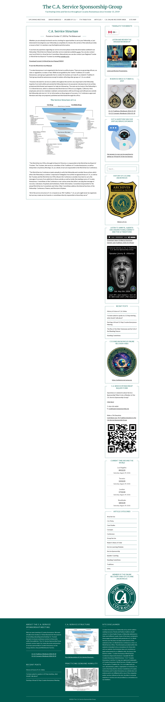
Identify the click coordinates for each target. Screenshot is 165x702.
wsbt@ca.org (64, 56)
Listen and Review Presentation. (117, 71)
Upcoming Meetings (37, 19)
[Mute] (129, 237)
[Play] (109, 237)
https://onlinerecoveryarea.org (122, 380)
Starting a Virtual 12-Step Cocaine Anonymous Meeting (42, 680)
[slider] (133, 237)
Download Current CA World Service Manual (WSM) (46, 61)
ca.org (78, 52)
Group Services (55, 19)
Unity (108, 568)
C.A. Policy (110, 521)
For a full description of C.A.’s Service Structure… (79, 657)
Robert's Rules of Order (114, 543)
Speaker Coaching (112, 555)
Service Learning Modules (115, 547)
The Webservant (75, 36)
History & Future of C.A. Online (117, 311)
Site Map (132, 19)
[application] (122, 237)
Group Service (111, 538)
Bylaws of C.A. (70, 19)
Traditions (110, 564)
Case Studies (111, 525)
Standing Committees (114, 335)
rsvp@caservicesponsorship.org (119, 409)
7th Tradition (85, 19)
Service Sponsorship (113, 551)
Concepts (110, 530)
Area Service (111, 516)
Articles (97, 19)
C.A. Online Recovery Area (115, 19)
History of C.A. (122, 222)
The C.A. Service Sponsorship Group (82, 7)
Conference (110, 534)
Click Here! (110, 402)
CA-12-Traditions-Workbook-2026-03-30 (121, 111)
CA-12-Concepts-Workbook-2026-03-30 (122, 113)
